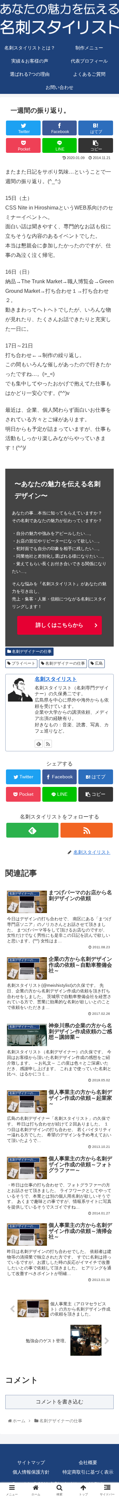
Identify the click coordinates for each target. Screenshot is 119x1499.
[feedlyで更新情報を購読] (39, 744)
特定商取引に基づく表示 (87, 1472)
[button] (107, 907)
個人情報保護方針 (31, 1472)
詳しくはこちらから (59, 625)
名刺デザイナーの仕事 (31, 651)
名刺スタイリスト (56, 679)
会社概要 (88, 1462)
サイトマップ (31, 1462)
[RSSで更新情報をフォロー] (48, 744)
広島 (98, 663)
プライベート (23, 663)
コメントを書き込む (59, 1401)
